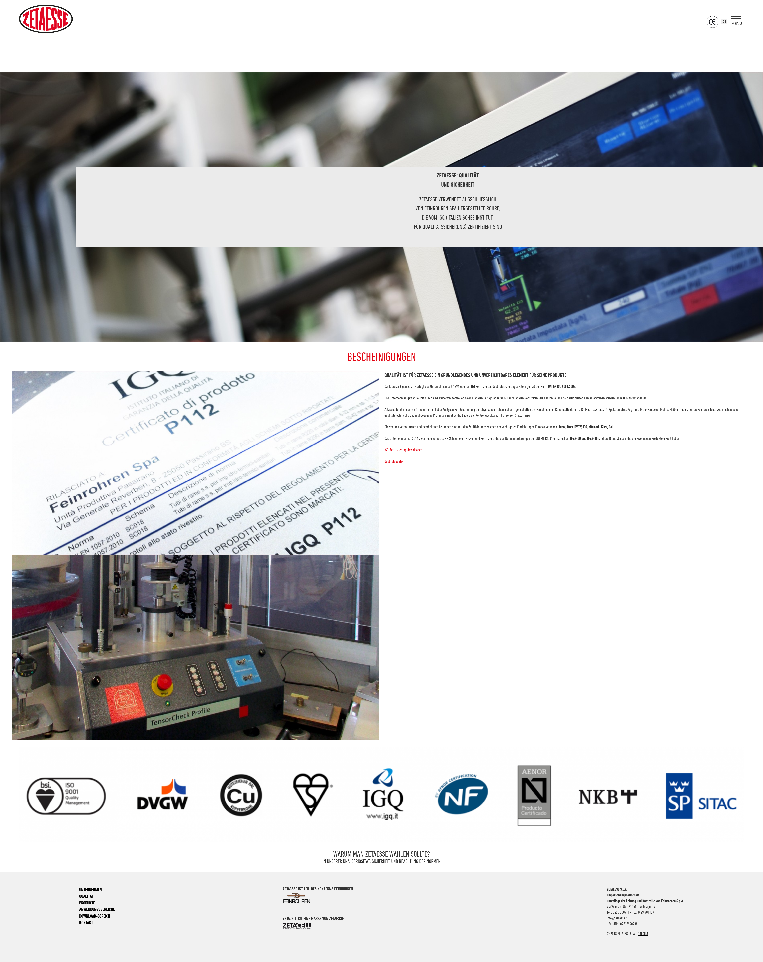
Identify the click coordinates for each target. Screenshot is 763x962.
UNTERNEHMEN (90, 889)
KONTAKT (86, 922)
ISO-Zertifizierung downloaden (403, 449)
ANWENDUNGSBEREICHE (97, 909)
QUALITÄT (86, 896)
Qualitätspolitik (393, 461)
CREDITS (643, 933)
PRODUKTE (87, 902)
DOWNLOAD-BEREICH (94, 916)
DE (724, 21)
